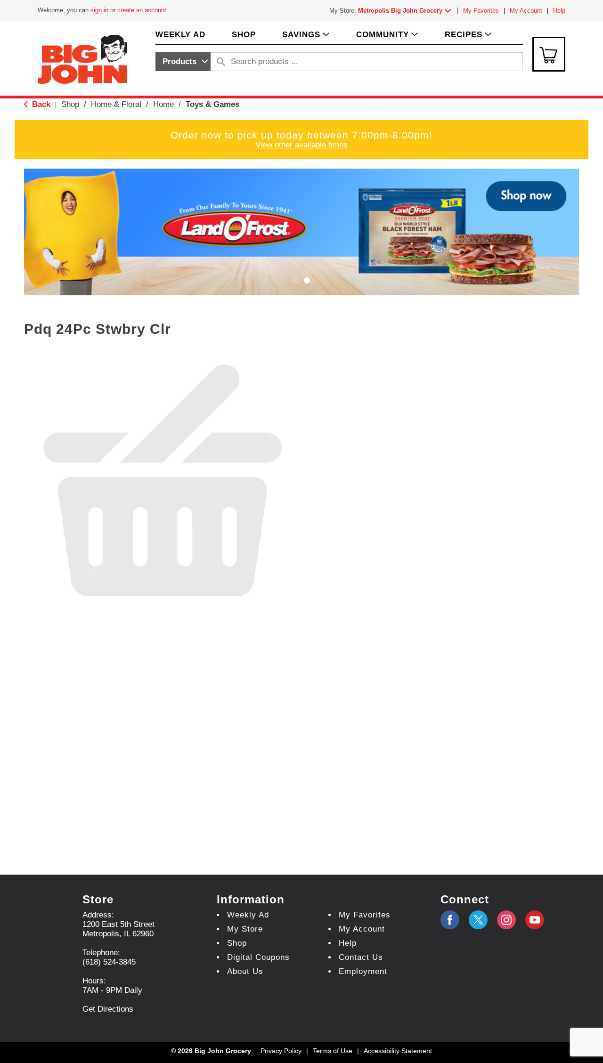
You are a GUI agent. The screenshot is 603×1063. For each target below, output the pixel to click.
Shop (70, 104)
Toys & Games (212, 104)
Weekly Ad (248, 914)
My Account (526, 10)
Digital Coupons (258, 957)
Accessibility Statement (398, 1051)
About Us (245, 971)
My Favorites (481, 10)
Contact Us (361, 957)
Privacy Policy (281, 1051)
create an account (141, 10)
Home (163, 104)
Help (559, 10)
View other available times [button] (301, 144)
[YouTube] (506, 919)
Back (40, 104)
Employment (363, 971)
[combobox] (183, 61)
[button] (406, 10)
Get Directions (107, 1009)
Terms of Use (332, 1051)
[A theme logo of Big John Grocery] (82, 58)
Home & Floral (116, 104)
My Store (245, 929)
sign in (99, 10)
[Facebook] (449, 919)
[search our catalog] (221, 61)
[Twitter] (478, 919)
